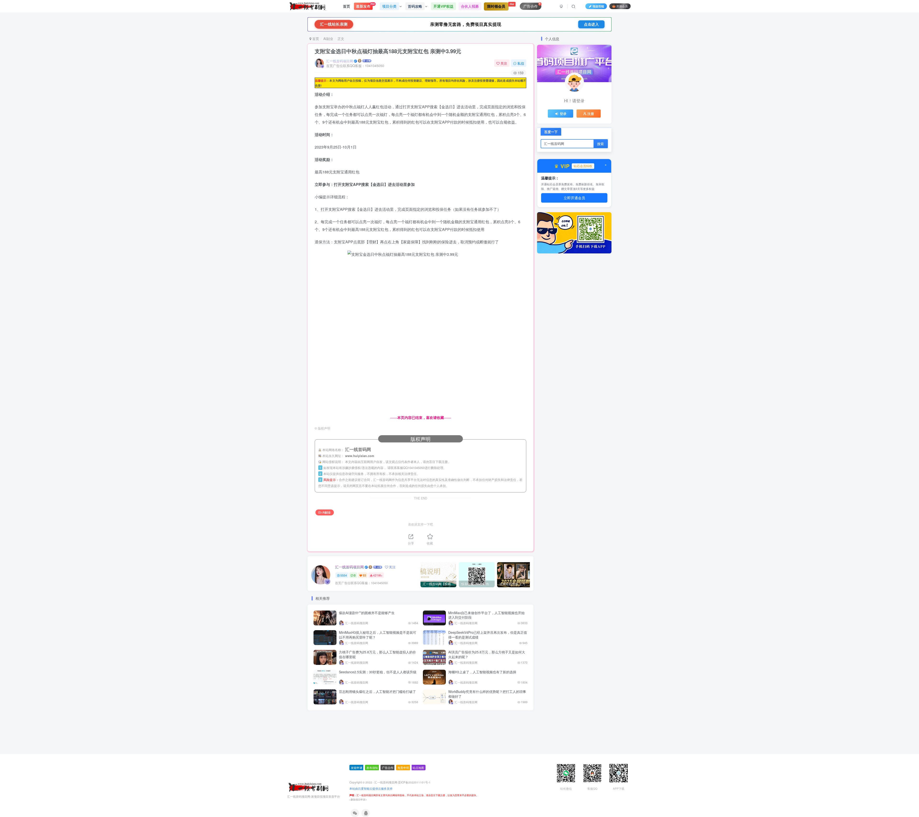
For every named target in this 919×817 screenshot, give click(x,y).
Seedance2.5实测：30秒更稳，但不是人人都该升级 (377, 671)
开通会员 (622, 6)
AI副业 (328, 38)
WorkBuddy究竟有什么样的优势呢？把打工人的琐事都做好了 (487, 694)
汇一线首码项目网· (386, 791)
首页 (346, 6)
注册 (590, 113)
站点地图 (418, 777)
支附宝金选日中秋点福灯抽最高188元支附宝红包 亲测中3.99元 (388, 51)
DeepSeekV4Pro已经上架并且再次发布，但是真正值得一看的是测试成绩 (487, 635)
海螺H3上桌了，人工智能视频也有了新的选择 (482, 671)
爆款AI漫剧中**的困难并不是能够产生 (367, 612)
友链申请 (356, 777)
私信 (520, 63)
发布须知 (372, 777)
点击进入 (591, 24)
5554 (343, 575)
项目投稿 (598, 6)
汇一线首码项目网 (339, 60)
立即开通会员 (574, 198)
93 (364, 575)
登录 (563, 113)
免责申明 (403, 777)
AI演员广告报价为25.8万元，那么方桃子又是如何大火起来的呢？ (486, 654)
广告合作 (387, 777)
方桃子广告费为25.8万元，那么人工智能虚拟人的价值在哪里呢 (377, 654)
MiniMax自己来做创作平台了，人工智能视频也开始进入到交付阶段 (486, 615)
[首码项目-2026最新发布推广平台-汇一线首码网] (308, 796)
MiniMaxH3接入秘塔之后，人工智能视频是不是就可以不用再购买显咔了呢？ (377, 635)
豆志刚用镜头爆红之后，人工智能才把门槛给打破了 (377, 691)
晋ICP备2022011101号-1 (414, 791)
